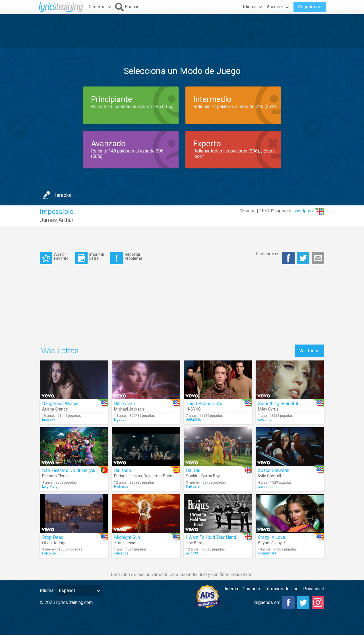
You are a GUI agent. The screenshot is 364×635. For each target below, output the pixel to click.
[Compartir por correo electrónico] (318, 258)
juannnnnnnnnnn (271, 486)
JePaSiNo (193, 420)
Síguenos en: (267, 602)
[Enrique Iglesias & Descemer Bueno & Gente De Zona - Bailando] (146, 446)
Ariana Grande (55, 409)
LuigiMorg (49, 486)
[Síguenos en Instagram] (318, 602)
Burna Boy (210, 476)
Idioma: (47, 590)
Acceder (275, 6)
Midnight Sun (127, 537)
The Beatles (197, 543)
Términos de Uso (282, 588)
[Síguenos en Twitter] (303, 602)
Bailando (122, 470)
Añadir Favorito (61, 256)
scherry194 (267, 553)
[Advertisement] (182, 31)
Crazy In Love (271, 537)
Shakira (193, 476)
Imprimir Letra (96, 256)
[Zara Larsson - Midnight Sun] (146, 513)
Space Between (273, 470)
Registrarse (309, 6)
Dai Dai (193, 470)
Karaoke (62, 195)
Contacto (251, 588)
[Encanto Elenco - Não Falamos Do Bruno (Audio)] (74, 446)
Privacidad (313, 588)
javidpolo (304, 210)
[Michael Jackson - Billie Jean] (146, 379)
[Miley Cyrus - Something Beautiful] (290, 379)
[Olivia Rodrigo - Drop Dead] (74, 513)
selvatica (265, 420)
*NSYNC (193, 409)
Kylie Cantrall (269, 476)
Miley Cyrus (268, 409)
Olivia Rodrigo (54, 543)
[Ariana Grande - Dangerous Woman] (74, 379)
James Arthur (57, 220)
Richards (121, 486)
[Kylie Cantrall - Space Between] (290, 446)
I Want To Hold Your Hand (211, 537)
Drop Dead (52, 537)
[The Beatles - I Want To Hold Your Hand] (218, 513)
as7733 (192, 553)
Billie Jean (124, 403)
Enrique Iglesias (128, 476)
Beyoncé (266, 543)
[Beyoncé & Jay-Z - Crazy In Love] (290, 513)
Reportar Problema (133, 256)
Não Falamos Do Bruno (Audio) (72, 470)
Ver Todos (309, 350)
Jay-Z (280, 543)
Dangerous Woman (61, 403)
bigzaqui (120, 420)
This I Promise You (205, 403)
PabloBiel (193, 486)
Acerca (231, 588)
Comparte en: (268, 254)
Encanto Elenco (56, 476)
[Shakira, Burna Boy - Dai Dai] (218, 446)
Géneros (97, 6)
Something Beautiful (278, 403)
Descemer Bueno (159, 476)
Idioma (250, 6)
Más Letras (59, 350)
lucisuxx (48, 420)
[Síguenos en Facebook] (288, 602)
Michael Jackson (129, 409)
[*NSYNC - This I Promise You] (218, 379)
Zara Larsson (126, 543)
